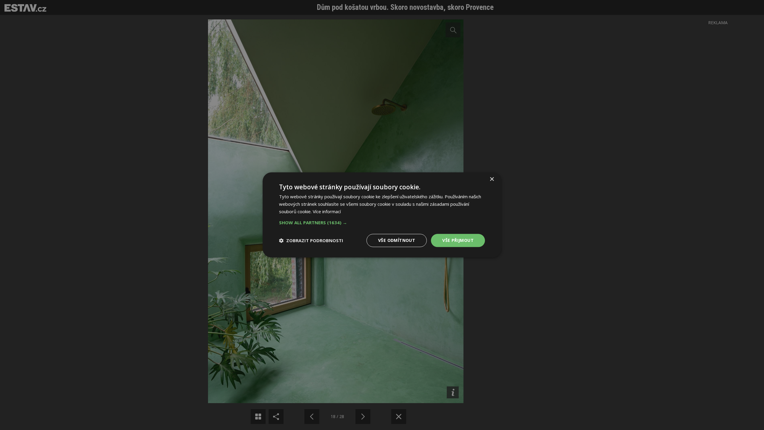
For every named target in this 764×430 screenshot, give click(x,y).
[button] (382, 222)
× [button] (491, 179)
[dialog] (382, 215)
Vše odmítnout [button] (396, 240)
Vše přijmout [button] (458, 240)
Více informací (327, 211)
